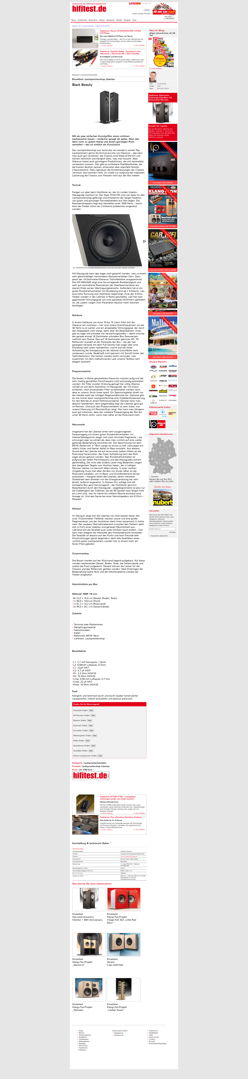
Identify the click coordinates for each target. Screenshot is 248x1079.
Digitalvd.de (118, 1033)
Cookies (152, 1039)
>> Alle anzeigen (139, 45)
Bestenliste (93, 20)
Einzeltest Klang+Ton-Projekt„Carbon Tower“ (117, 1007)
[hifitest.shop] (161, 430)
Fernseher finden (80, 730)
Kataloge (82, 1043)
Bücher (81, 1033)
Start (91, 710)
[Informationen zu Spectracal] (163, 396)
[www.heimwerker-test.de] (172, 419)
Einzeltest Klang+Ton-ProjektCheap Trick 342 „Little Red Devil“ (121, 918)
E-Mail (158, 86)
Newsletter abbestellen (159, 536)
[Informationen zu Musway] (153, 392)
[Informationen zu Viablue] (153, 401)
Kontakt (152, 1041)
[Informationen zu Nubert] (163, 392)
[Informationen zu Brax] (153, 372)
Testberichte (82, 20)
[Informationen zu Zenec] (173, 401)
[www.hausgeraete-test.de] (163, 419)
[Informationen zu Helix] (163, 382)
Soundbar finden (80, 750)
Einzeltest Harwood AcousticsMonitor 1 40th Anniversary (87, 917)
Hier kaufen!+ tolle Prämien (169, 17)
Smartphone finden (81, 745)
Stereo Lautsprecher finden (85, 756)
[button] (144, 241)
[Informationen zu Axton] (173, 367)
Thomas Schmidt (161, 84)
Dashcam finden (80, 725)
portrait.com (119, 1035)
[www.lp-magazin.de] (153, 430)
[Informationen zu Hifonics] (173, 382)
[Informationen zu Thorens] (173, 396)
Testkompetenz (85, 1035)
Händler (119, 20)
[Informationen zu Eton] (163, 377)
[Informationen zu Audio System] (163, 367)
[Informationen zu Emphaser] (173, 372)
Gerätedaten (84, 1039)
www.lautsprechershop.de (129, 856)
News (73, 20)
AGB (151, 1035)
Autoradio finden (80, 710)
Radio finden (78, 740)
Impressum (153, 1031)
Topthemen (83, 1048)
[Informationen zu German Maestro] (173, 377)
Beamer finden (79, 720)
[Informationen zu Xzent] (163, 401)
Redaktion (83, 1037)
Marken (102, 20)
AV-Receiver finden (81, 715)
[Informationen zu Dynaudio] (163, 372)
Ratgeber (127, 20)
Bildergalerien (84, 1041)
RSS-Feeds (83, 1045)
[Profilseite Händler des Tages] (162, 505)
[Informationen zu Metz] (173, 387)
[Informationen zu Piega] (173, 392)
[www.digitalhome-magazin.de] (153, 419)
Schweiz (154, 476)
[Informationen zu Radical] (153, 396)
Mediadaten (153, 1033)
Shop (134, 20)
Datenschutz (154, 1037)
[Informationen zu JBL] (153, 387)
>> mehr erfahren (155, 68)
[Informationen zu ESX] (153, 377)
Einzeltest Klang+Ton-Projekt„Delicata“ (82, 1007)
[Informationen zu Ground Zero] (153, 382)
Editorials (82, 1050)
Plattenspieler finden (82, 735)
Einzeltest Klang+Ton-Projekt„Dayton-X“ (82, 962)
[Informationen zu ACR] (153, 367)
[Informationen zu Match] (163, 387)
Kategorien (110, 20)
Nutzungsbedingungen (157, 1043)
